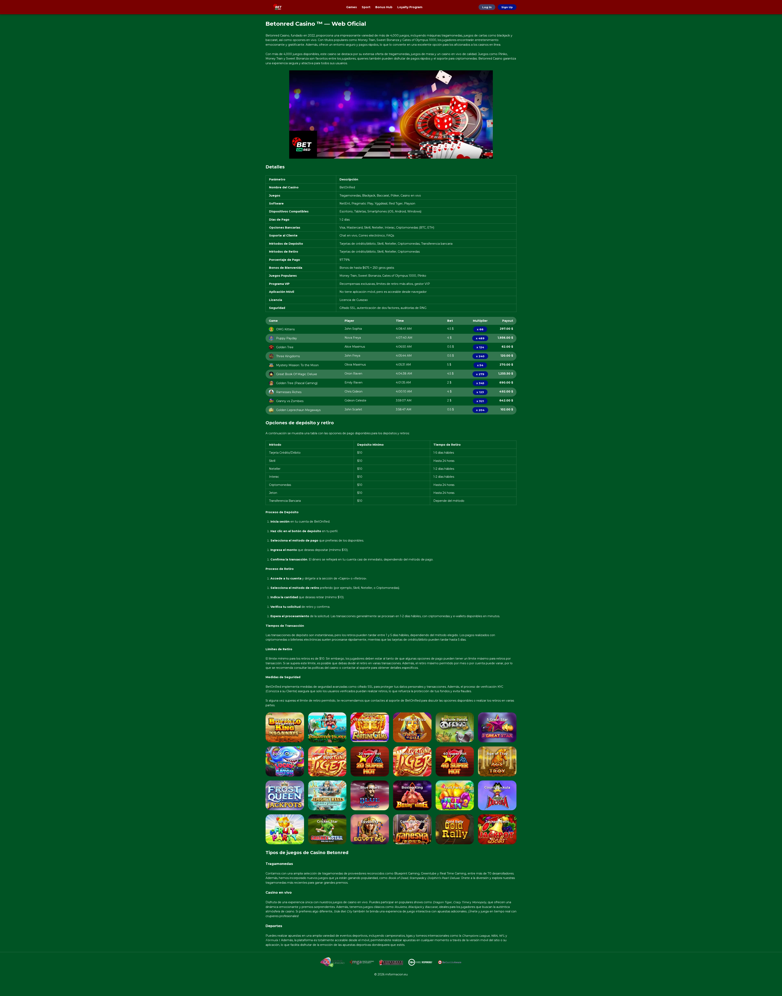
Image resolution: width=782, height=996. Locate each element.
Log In (487, 7)
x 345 (480, 383)
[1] (284, 733)
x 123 (480, 392)
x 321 (480, 401)
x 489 (480, 338)
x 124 (480, 347)
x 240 (480, 356)
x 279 (480, 374)
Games (351, 7)
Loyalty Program (409, 7)
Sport (366, 7)
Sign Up (507, 7)
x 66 (480, 329)
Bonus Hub (383, 7)
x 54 (480, 365)
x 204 (480, 410)
